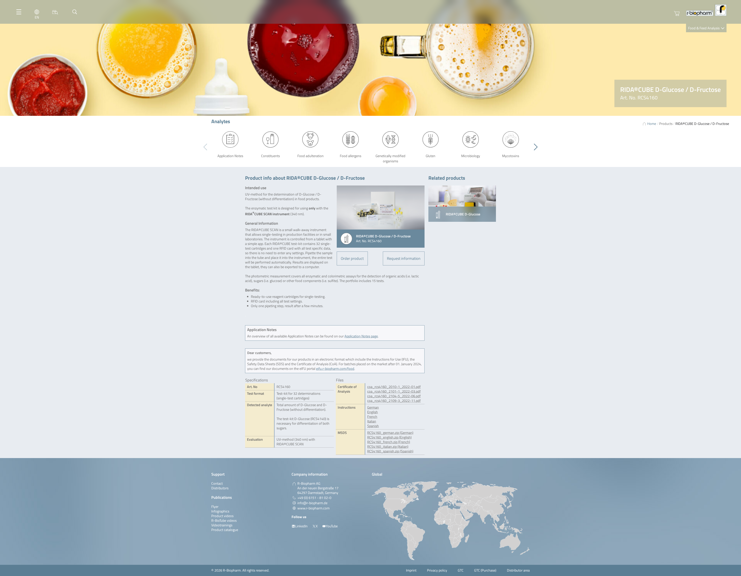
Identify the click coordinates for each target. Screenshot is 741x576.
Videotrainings (221, 525)
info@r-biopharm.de (312, 503)
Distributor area (518, 570)
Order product (352, 258)
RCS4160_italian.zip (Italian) (387, 446)
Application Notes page (361, 336)
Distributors (219, 488)
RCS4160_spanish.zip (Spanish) (390, 451)
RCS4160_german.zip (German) (390, 432)
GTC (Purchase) (485, 570)
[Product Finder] (55, 12)
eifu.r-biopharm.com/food (335, 368)
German (373, 407)
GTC (461, 570)
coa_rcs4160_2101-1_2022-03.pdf (394, 391)
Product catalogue (224, 529)
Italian (371, 421)
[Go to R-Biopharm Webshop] (677, 13)
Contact (217, 483)
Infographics (220, 511)
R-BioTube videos (224, 520)
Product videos (222, 515)
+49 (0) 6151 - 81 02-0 (314, 497)
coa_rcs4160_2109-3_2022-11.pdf (394, 400)
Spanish (373, 426)
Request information (403, 258)
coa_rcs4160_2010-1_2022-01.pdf (394, 386)
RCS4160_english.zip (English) (389, 437)
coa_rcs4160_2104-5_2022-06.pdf (394, 396)
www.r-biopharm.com (313, 508)
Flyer (214, 506)
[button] (534, 147)
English (372, 412)
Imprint (411, 570)
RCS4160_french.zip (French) (388, 442)
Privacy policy (437, 570)
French (372, 416)
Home (651, 123)
